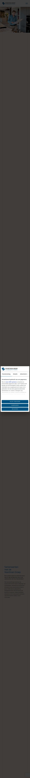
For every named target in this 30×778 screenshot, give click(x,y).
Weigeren (15, 409)
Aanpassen (14, 405)
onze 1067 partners (11, 382)
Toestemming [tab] (6, 374)
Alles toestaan (15, 401)
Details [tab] (15, 374)
